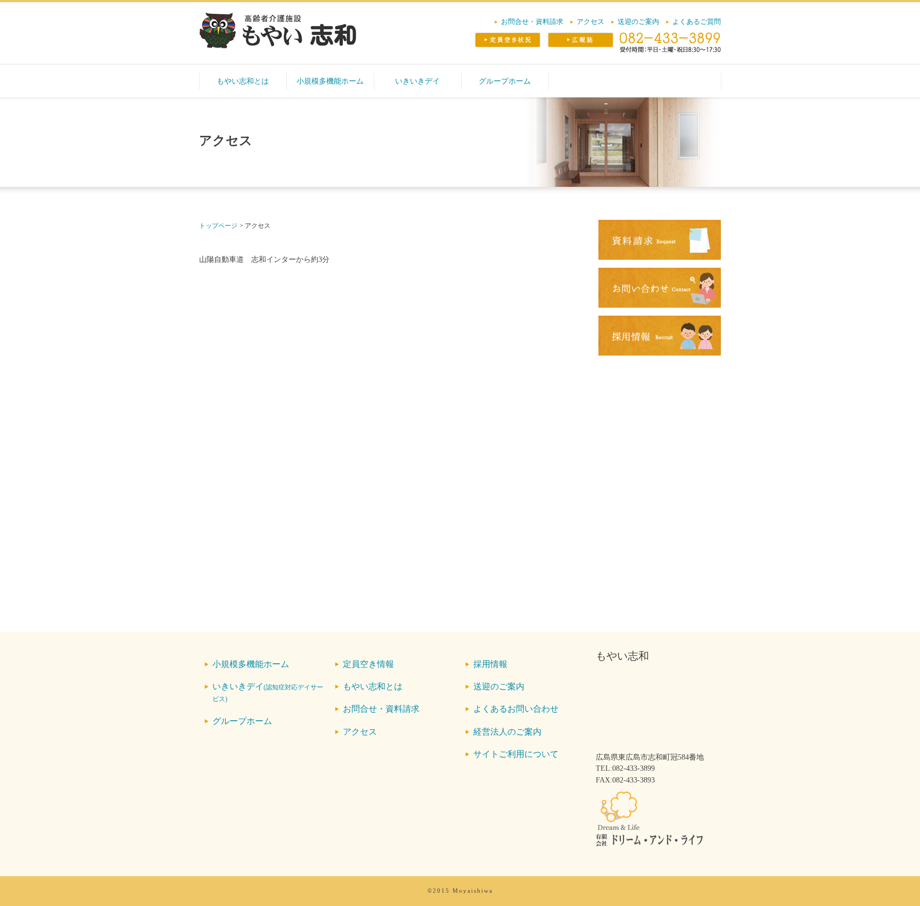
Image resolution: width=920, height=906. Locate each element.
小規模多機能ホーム (330, 81)
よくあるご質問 (696, 22)
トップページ (218, 225)
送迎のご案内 (638, 22)
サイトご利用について (515, 754)
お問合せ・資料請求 (532, 22)
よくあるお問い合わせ (515, 708)
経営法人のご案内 (507, 731)
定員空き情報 (368, 664)
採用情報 (490, 664)
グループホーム (505, 81)
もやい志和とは (243, 81)
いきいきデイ (417, 81)
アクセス (590, 22)
